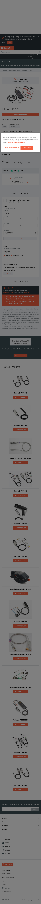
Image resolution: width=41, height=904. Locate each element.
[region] (20, 142)
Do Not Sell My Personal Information (16, 142)
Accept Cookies (27, 147)
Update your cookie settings (12, 147)
